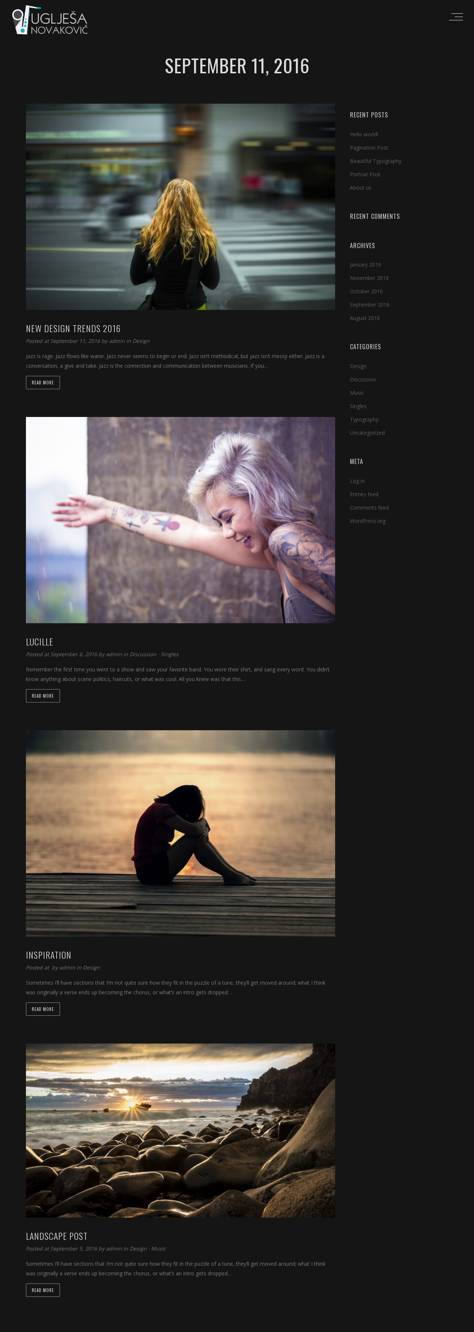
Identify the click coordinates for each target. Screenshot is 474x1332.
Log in (357, 480)
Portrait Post (365, 174)
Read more (43, 382)
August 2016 (365, 317)
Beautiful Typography (375, 160)
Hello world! (364, 134)
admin (117, 340)
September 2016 (370, 304)
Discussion (143, 654)
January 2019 (365, 264)
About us (360, 187)
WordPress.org (367, 520)
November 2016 (369, 277)
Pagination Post (369, 147)
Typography (364, 419)
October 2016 (366, 291)
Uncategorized (367, 432)
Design (141, 340)
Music (158, 1248)
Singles (169, 654)
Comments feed (369, 507)
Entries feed (364, 494)
